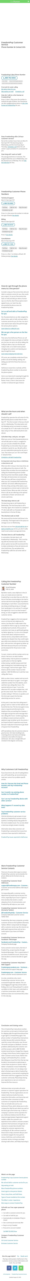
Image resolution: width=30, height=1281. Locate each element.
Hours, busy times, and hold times (11, 1194)
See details (15, 215)
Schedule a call (19, 91)
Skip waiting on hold (7, 91)
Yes (18, 1256)
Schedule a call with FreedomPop (11, 457)
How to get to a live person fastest (11, 1191)
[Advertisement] (15, 121)
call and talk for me (20, 526)
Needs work (24, 1256)
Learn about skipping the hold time (11, 354)
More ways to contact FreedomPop (11, 1203)
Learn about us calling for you (10, 328)
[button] (28, 1)
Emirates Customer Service (9, 1243)
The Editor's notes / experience (10, 1200)
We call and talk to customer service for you (14, 1182)
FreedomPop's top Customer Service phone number (14, 1178)
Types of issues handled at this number (13, 1197)
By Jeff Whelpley (11, 587)
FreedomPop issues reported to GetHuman (14, 837)
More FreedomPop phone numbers (12, 1188)
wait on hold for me (7, 529)
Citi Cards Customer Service (9, 1240)
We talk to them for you (8, 89)
